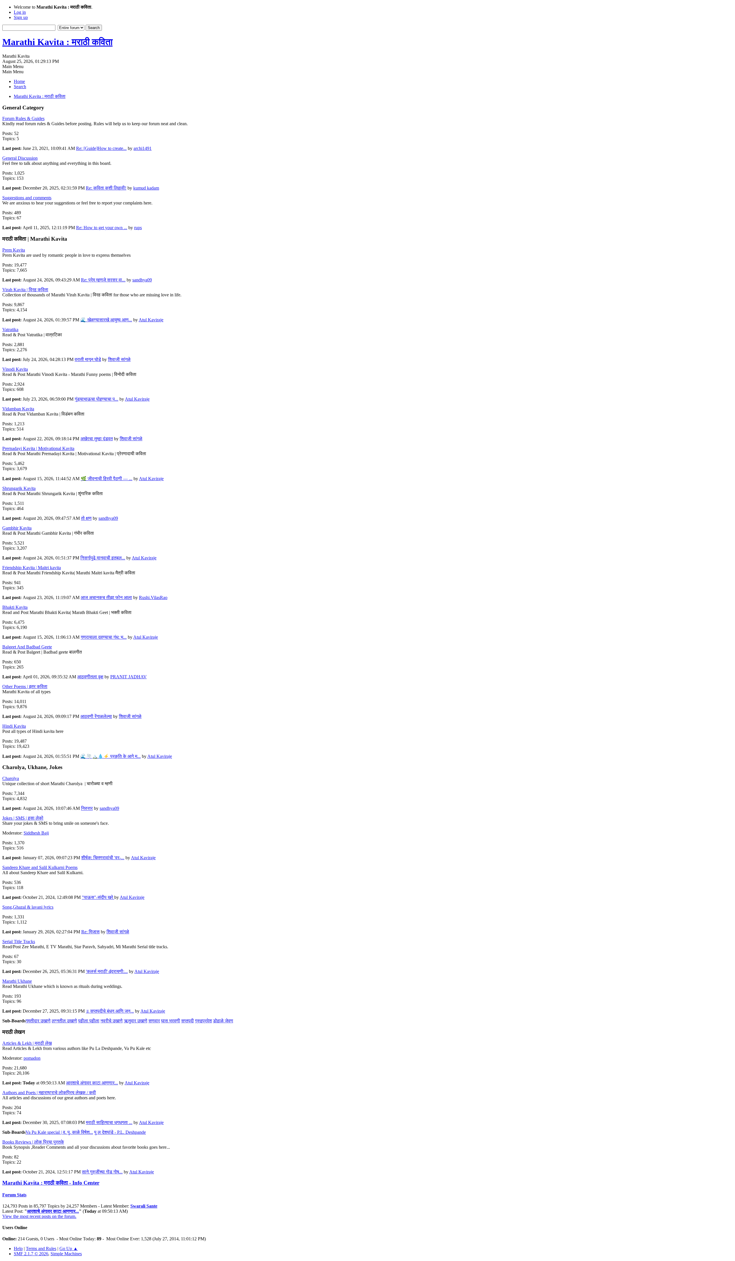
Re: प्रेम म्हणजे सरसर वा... (103, 279)
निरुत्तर (87, 808)
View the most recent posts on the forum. (39, 1216)
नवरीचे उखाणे (111, 1020)
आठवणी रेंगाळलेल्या (96, 716)
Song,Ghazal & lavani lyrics (27, 907)
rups (138, 227)
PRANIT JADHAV (128, 676)
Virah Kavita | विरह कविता (25, 289)
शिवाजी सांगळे (119, 359)
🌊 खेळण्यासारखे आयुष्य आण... (106, 319)
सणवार (154, 1020)
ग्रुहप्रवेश (203, 1020)
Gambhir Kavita (17, 528)
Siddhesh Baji (36, 833)
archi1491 (143, 148)
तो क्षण (86, 518)
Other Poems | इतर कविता (24, 686)
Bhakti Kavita (15, 607)
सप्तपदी (187, 1020)
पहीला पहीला (88, 1020)
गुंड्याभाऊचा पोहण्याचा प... (96, 399)
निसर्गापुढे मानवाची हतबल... (102, 557)
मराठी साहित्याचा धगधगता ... (109, 1122)
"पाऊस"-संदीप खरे (98, 897)
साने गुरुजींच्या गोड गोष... (102, 1171)
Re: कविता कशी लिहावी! (106, 188)
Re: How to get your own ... (101, 227)
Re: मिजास (90, 931)
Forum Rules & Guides (23, 118)
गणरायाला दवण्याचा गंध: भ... (104, 637)
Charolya (10, 778)
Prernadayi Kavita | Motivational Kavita (38, 448)
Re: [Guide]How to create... (101, 148)
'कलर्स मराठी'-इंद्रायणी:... (107, 971)
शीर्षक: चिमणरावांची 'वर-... (102, 857)
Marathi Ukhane (17, 981)
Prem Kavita (13, 250)
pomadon (32, 1058)
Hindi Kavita (14, 726)
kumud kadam (146, 188)
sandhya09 (142, 279)
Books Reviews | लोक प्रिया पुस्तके (33, 1142)
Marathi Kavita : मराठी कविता (57, 42)
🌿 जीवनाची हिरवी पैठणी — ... (106, 478)
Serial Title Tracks (18, 941)
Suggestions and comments (26, 197)
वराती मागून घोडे (88, 359)
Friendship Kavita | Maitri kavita (31, 567)
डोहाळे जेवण (223, 1020)
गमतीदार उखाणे (38, 1020)
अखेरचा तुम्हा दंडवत (96, 438)
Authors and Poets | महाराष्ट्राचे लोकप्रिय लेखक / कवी (49, 1092)
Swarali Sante (143, 1206)
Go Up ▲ (68, 1248)
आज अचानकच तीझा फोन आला (106, 597)
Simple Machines (66, 1253)
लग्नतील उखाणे (64, 1020)
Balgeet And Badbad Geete (27, 646)
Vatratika (10, 329)
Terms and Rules (41, 1248)
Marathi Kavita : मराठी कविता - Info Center (50, 1183)
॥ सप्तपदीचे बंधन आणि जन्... (110, 1011)
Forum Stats (14, 1194)
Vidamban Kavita (18, 408)
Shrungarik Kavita (19, 488)
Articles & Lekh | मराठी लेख (27, 1043)
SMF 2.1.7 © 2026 (31, 1253)
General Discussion (20, 158)
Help (18, 1248)
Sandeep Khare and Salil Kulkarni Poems (40, 867)
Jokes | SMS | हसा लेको (22, 818)
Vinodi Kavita (15, 369)
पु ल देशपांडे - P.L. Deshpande (120, 1132)
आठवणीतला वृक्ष (90, 676)
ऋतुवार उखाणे (135, 1020)
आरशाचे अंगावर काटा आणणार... (92, 1082)
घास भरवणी (170, 1020)
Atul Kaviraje (151, 319)
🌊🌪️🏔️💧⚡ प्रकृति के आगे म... (110, 756)
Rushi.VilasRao (153, 597)
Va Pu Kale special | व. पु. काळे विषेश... (59, 1132)
